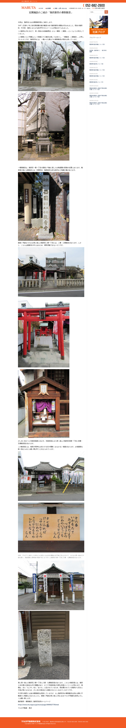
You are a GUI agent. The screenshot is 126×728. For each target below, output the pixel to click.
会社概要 (48, 8)
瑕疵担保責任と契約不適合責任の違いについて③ (98, 88)
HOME (41, 8)
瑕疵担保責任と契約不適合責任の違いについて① (98, 103)
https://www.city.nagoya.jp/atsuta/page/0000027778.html (38, 705)
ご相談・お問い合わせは (60, 8)
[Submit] (106, 12)
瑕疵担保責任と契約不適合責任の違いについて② (98, 96)
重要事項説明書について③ (97, 70)
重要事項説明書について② (97, 76)
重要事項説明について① (96, 82)
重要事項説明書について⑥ (97, 44)
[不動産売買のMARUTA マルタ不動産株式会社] (28, 7)
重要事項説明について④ (96, 64)
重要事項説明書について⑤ (97, 57)
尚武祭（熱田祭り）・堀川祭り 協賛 (98, 51)
